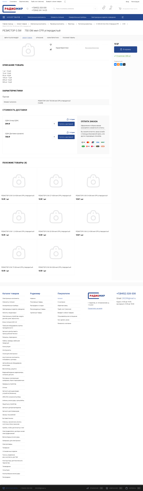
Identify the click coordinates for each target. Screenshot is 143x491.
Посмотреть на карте (95, 308)
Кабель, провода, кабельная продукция (11, 342)
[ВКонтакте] (115, 64)
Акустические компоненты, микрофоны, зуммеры (11, 358)
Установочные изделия (10, 451)
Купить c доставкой (66, 124)
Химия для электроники (10, 353)
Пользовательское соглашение (67, 316)
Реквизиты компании (64, 323)
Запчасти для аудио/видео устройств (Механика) (11, 392)
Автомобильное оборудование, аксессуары (12, 364)
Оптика (5, 387)
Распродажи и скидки (37, 305)
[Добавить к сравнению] (51, 49)
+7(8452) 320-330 (26, 488)
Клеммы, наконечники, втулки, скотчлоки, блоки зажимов (12, 423)
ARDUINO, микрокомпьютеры (12, 397)
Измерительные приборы (10, 305)
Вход (127, 1)
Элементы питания (8, 302)
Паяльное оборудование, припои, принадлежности (13, 327)
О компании (13, 1)
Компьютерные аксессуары (11, 473)
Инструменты (7, 350)
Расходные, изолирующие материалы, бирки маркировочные (13, 379)
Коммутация (6, 346)
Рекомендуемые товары (38, 309)
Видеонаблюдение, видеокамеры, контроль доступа (13, 373)
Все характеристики (92, 48)
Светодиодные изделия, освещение (13, 309)
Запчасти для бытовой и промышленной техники (10, 332)
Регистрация (135, 1)
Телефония (6, 448)
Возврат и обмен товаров (53, 1)
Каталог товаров (13, 17)
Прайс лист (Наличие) (37, 1)
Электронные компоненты (11, 298)
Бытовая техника (8, 418)
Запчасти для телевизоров (11, 411)
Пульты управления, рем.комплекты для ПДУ (10, 456)
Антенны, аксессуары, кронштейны (13, 400)
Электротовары (7, 444)
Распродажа (6, 477)
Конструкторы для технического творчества (13, 462)
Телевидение (7, 466)
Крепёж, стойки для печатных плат (13, 427)
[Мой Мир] (121, 64)
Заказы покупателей (9, 415)
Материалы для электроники (11, 440)
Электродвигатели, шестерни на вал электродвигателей (14, 432)
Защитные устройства (9, 404)
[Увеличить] (28, 50)
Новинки (32, 298)
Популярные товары (36, 302)
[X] (124, 64)
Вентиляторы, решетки (10, 369)
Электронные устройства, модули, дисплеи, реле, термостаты (13, 317)
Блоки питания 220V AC (10, 322)
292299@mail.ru (129, 298)
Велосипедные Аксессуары (11, 437)
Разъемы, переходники (10, 337)
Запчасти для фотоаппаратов (12, 407)
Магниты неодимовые (9, 312)
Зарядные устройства (9, 384)
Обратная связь (24, 1)
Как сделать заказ (63, 320)
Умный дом (6, 470)
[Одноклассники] (118, 64)
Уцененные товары (36, 312)
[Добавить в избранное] (51, 45)
